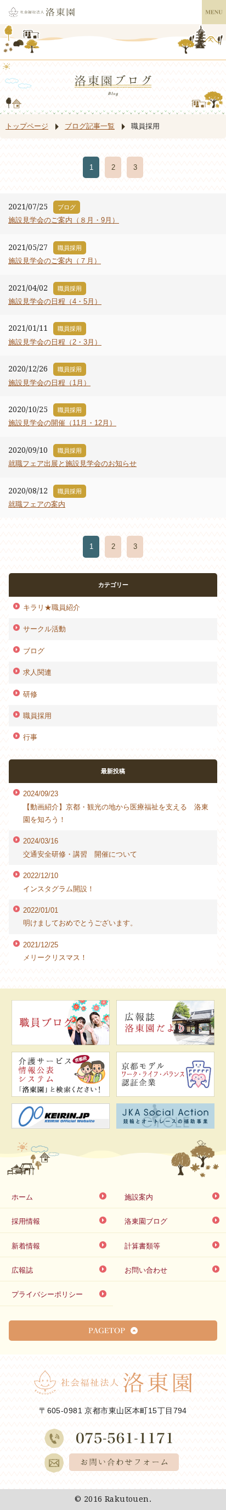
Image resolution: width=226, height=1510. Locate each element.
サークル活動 (44, 629)
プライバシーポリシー (47, 1294)
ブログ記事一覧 (90, 126)
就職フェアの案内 (36, 504)
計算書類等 (142, 1246)
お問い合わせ (146, 1270)
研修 (30, 694)
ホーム (22, 1197)
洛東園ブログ (146, 1221)
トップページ (26, 126)
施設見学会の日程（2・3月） (54, 342)
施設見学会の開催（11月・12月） (62, 423)
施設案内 (139, 1197)
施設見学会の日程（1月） (49, 383)
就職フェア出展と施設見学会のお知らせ (72, 463)
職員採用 (37, 716)
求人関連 (37, 672)
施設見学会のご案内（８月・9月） (63, 220)
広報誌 (22, 1270)
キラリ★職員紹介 (51, 607)
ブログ (33, 651)
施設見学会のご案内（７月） (54, 261)
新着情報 (26, 1246)
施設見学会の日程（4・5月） (54, 301)
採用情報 (26, 1221)
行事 (30, 737)
